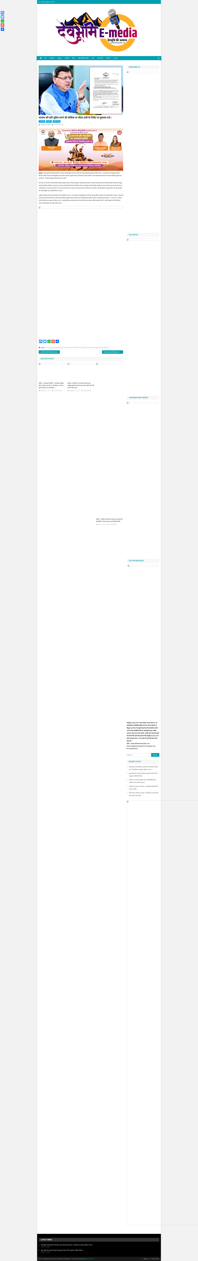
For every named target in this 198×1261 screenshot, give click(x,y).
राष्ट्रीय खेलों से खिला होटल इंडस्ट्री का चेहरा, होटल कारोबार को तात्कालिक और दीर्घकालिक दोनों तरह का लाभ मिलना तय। (50, 352)
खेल (93, 58)
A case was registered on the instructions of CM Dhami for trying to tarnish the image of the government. (78, 347)
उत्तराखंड (52, 58)
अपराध (115, 58)
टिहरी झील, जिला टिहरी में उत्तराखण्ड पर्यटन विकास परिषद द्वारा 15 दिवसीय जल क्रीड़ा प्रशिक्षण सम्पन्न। (143, 768)
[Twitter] (2, 17)
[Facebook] (2, 13)
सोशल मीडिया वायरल (83, 58)
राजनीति (67, 58)
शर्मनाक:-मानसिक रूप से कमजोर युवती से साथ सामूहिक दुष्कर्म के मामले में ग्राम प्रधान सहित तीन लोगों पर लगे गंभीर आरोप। (80, 385)
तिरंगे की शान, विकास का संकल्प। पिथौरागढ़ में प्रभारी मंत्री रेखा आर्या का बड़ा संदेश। (143, 794)
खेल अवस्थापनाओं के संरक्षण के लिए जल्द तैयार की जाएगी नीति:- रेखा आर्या (113, 352)
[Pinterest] (2, 25)
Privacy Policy (155, 1259)
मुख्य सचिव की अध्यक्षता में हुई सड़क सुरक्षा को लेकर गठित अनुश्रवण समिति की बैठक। (143, 775)
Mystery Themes (90, 1259)
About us (146, 1259)
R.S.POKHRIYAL (58, 124)
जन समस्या (100, 58)
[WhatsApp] (2, 21)
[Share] (2, 29)
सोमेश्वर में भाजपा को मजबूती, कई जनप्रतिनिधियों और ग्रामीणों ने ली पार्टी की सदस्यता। (142, 781)
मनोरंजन (108, 58)
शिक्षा (73, 58)
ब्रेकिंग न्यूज (56, 121)
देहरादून (59, 58)
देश (45, 58)
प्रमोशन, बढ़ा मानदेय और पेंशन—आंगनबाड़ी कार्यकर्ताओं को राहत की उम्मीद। (143, 788)
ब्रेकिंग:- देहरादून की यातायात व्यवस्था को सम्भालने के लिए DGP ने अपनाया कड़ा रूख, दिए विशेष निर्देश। (109, 520)
